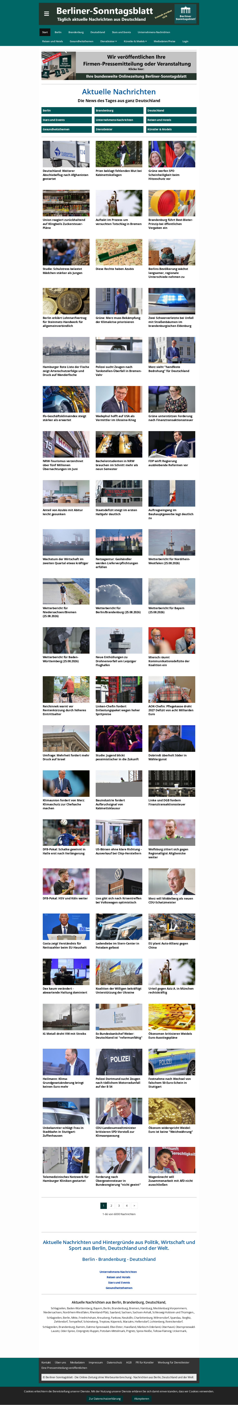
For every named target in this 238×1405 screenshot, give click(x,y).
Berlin (58, 32)
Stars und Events (121, 32)
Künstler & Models (134, 41)
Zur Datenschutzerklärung (105, 1398)
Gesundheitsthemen (81, 41)
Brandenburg (76, 32)
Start (45, 32)
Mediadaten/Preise (164, 41)
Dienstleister (107, 41)
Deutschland (98, 32)
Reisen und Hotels (52, 41)
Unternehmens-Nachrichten (154, 32)
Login (185, 41)
